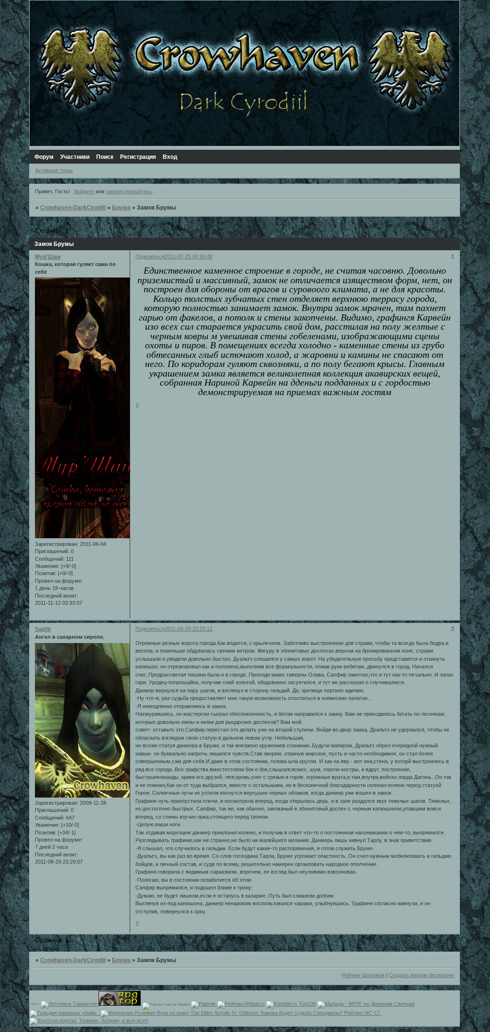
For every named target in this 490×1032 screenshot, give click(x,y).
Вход (170, 157)
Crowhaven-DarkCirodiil (73, 207)
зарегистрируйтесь (129, 191)
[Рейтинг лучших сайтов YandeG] (166, 1004)
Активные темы (54, 170)
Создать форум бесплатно (421, 975)
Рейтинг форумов (363, 975)
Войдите (84, 191)
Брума (121, 207)
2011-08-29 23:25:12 (188, 629)
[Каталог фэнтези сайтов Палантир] (204, 1004)
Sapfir (43, 629)
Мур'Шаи (47, 257)
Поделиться (150, 256)
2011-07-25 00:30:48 (188, 256)
